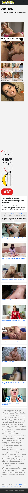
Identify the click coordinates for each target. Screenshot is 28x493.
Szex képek (19, 484)
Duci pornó (17, 486)
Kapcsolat (6, 490)
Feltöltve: (6, 215)
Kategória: (8, 214)
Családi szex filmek (16, 214)
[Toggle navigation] (23, 2)
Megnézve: (19, 215)
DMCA (16, 490)
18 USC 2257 (11, 490)
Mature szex (9, 486)
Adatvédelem (21, 490)
